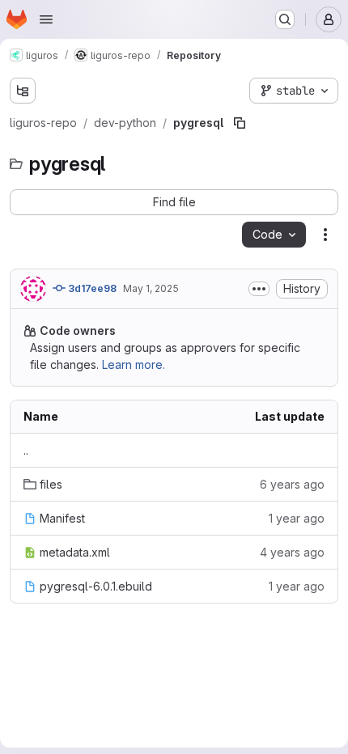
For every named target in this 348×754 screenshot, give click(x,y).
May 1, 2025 (151, 288)
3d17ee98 (91, 288)
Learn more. (133, 364)
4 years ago (292, 552)
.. (25, 450)
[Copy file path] (240, 123)
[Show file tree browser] (23, 91)
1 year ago (297, 518)
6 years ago (292, 484)
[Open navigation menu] (46, 19)
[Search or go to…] (285, 19)
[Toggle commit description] (258, 289)
